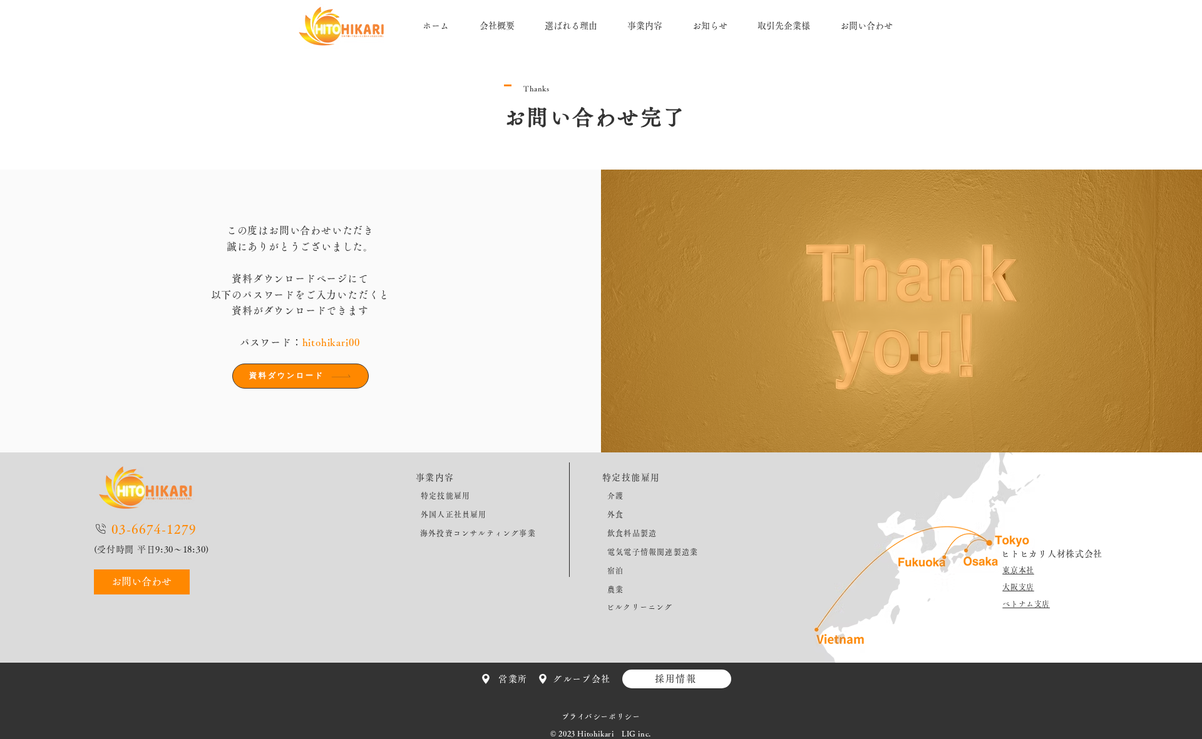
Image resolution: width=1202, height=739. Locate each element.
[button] (866, 26)
